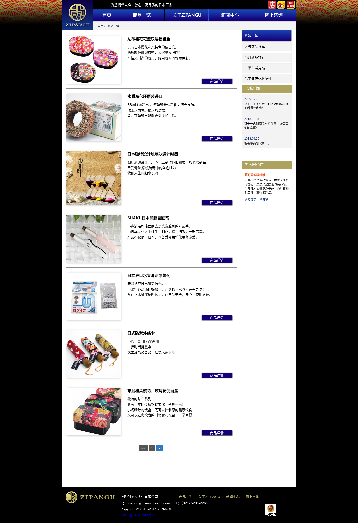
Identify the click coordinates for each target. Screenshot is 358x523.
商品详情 (217, 81)
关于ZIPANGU (209, 497)
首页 (100, 26)
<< (143, 448)
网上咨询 (252, 497)
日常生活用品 (255, 68)
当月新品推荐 (255, 57)
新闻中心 (233, 497)
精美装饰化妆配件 (258, 79)
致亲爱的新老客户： (257, 144)
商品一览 (186, 497)
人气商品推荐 (255, 47)
